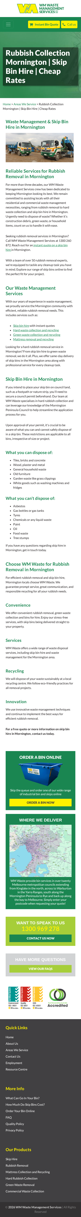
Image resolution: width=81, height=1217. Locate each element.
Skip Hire (11, 1159)
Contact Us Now (40, 938)
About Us (12, 1043)
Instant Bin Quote (46, 24)
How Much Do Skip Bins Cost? (25, 1104)
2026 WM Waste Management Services (34, 1207)
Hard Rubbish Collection (21, 1178)
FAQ (9, 1117)
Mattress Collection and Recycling (28, 1172)
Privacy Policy (15, 1130)
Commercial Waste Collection (25, 1191)
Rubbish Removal (17, 1165)
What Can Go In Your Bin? (22, 1098)
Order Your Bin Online (20, 1111)
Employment (14, 1063)
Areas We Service (17, 1050)
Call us (71, 24)
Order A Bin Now (40, 802)
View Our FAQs (41, 968)
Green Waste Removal (20, 1185)
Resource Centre (16, 1069)
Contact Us (13, 1056)
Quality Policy (15, 1124)
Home (7, 104)
